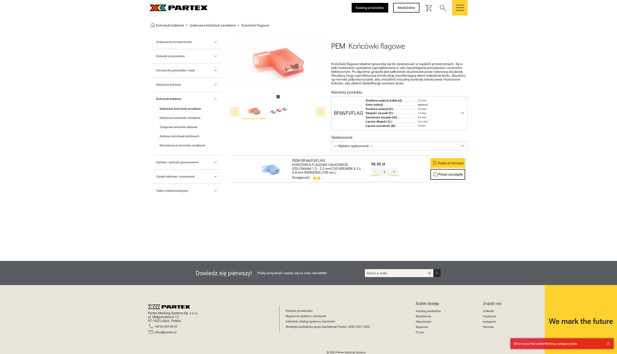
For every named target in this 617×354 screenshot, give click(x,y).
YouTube (488, 327)
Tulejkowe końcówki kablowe (179, 127)
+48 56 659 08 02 (165, 326)
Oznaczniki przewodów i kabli (175, 70)
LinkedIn (488, 311)
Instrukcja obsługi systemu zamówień (310, 321)
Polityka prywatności (299, 311)
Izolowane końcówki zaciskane (180, 108)
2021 (359, 326)
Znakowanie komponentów (174, 42)
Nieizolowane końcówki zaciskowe (182, 145)
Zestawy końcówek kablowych (179, 136)
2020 (351, 326)
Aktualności (423, 321)
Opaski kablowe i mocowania (175, 176)
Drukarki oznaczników (170, 56)
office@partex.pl (165, 332)
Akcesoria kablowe (168, 84)
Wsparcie (422, 327)
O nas (419, 332)
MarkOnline (423, 316)
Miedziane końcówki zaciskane (180, 118)
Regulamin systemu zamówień (306, 316)
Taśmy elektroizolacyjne (172, 190)
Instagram (489, 321)
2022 (366, 326)
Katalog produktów (428, 311)
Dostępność (301, 177)
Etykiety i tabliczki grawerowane (177, 162)
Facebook (489, 316)
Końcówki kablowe (168, 99)
